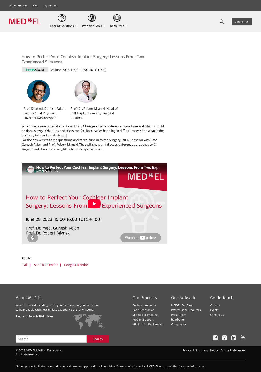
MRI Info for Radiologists (148, 324)
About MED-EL (18, 5)
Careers (215, 305)
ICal (24, 265)
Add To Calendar (46, 265)
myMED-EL (50, 5)
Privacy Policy (191, 350)
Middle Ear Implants (145, 315)
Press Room (178, 315)
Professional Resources (186, 310)
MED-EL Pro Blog (181, 305)
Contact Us (242, 22)
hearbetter (178, 319)
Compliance (178, 324)
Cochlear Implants (144, 305)
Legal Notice (210, 350)
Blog (35, 5)
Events (214, 310)
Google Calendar (76, 265)
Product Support (142, 319)
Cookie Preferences (233, 350)
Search (98, 339)
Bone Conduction (143, 310)
